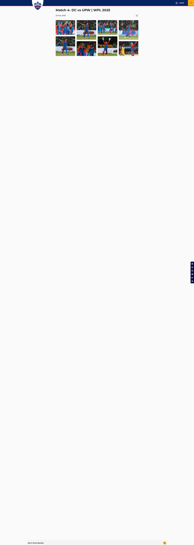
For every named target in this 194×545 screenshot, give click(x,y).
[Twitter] (192, 271)
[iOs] (192, 281)
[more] (65, 27)
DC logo (37, 5)
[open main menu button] (191, 3)
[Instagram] (192, 267)
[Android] (192, 277)
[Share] (136, 15)
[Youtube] (192, 274)
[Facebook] (192, 264)
